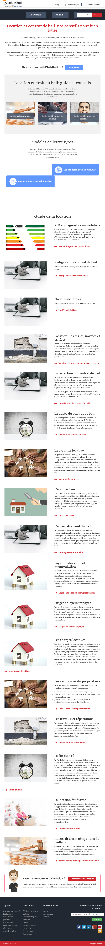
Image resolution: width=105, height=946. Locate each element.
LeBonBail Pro (94, 4)
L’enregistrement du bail (71, 552)
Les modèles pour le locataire (34, 181)
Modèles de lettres (68, 310)
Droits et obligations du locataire (84, 117)
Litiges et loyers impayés (71, 626)
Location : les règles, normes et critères (79, 363)
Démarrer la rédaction (82, 878)
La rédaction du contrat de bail (74, 403)
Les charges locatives (19, 671)
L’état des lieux (66, 515)
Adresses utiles (29, 925)
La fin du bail (15, 789)
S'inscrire (27, 928)
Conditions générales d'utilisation (8, 920)
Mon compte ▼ (74, 4)
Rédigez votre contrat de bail (73, 275)
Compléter (74, 67)
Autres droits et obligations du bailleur (79, 860)
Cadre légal (35, 15)
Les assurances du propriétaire (74, 708)
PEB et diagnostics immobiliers (75, 246)
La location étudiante (69, 828)
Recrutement (28, 931)
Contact (46, 917)
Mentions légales (10, 925)
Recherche (27, 934)
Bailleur (59, 15)
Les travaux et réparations (72, 742)
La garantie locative (69, 479)
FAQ (57, 4)
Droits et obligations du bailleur (52, 117)
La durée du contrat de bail (72, 434)
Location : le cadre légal (20, 116)
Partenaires (8, 914)
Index (25, 922)
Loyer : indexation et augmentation (77, 592)
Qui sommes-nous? (11, 911)
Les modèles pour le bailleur (80, 169)
